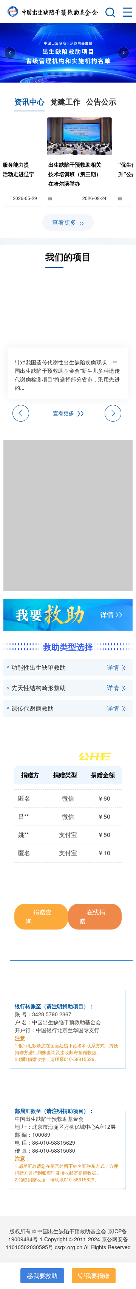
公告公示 (101, 101)
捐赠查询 (38, 916)
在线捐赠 (92, 916)
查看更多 (65, 222)
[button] (45, 74)
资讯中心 (29, 101)
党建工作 (65, 101)
